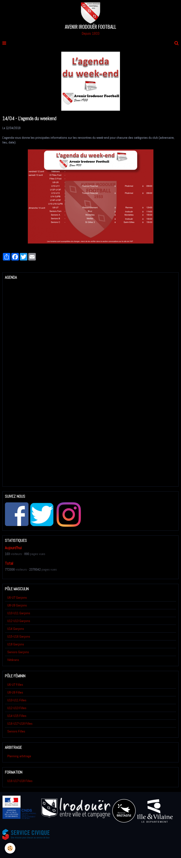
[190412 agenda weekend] (90, 196)
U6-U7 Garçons (17, 597)
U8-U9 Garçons (17, 605)
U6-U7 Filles (15, 684)
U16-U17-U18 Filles (20, 723)
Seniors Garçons (18, 652)
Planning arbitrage (19, 756)
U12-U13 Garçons (18, 621)
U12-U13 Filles (16, 708)
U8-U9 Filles (15, 692)
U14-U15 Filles (16, 716)
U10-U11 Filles (16, 700)
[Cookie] (10, 848)
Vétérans (13, 660)
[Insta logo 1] (68, 514)
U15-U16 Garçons (18, 636)
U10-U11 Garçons (18, 613)
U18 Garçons (15, 644)
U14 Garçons (15, 629)
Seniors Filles (16, 731)
